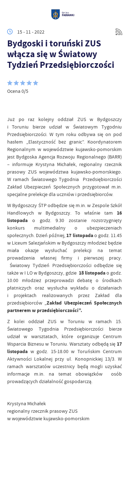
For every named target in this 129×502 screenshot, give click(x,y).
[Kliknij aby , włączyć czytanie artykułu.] (13, 105)
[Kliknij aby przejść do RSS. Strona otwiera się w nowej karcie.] (119, 31)
